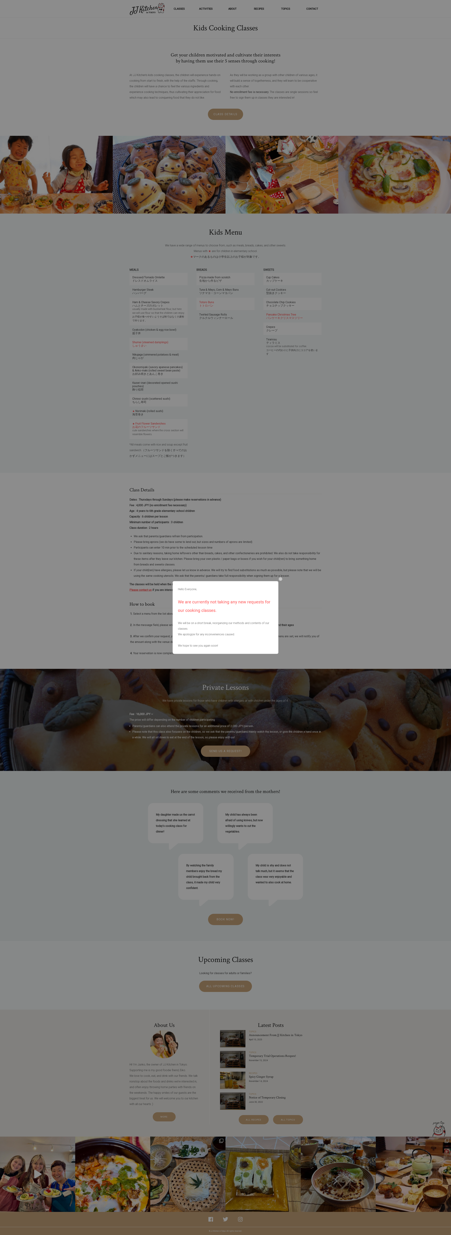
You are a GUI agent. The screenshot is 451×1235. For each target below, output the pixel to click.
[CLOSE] (280, 579)
